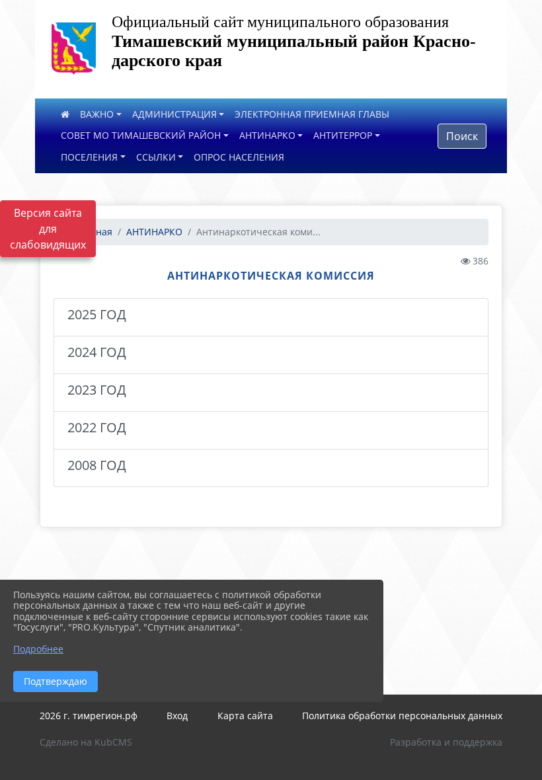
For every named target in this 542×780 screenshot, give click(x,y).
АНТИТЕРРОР (342, 135)
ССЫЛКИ (156, 157)
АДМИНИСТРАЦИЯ (174, 114)
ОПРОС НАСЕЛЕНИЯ (239, 157)
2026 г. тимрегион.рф (88, 715)
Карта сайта (245, 715)
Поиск (462, 136)
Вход (177, 715)
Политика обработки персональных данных (402, 715)
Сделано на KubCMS (86, 742)
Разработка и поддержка (446, 742)
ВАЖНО (97, 114)
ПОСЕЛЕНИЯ (89, 157)
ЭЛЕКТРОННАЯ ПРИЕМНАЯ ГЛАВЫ (312, 114)
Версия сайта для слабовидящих (48, 229)
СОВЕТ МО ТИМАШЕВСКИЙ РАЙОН (141, 135)
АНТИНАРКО (267, 135)
